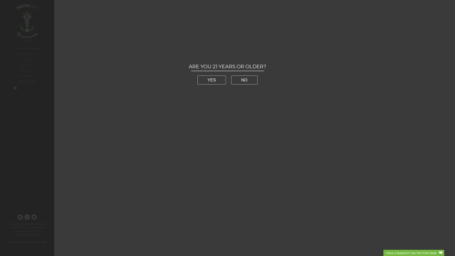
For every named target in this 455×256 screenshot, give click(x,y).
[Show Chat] (440, 252)
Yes (211, 80)
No (244, 80)
